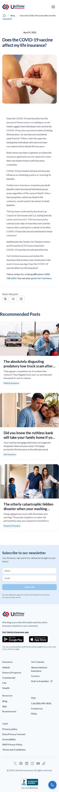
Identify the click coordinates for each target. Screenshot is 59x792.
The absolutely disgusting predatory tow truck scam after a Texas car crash (29, 366)
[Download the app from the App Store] (38, 639)
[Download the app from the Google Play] (13, 639)
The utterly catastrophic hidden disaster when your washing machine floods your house (28, 508)
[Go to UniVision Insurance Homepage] (13, 7)
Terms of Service (8, 649)
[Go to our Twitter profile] (15, 763)
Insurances (7, 662)
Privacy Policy (47, 647)
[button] (5, 299)
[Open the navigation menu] (53, 6)
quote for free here (41, 278)
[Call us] (52, 785)
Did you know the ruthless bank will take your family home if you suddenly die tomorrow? (29, 437)
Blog (13, 15)
